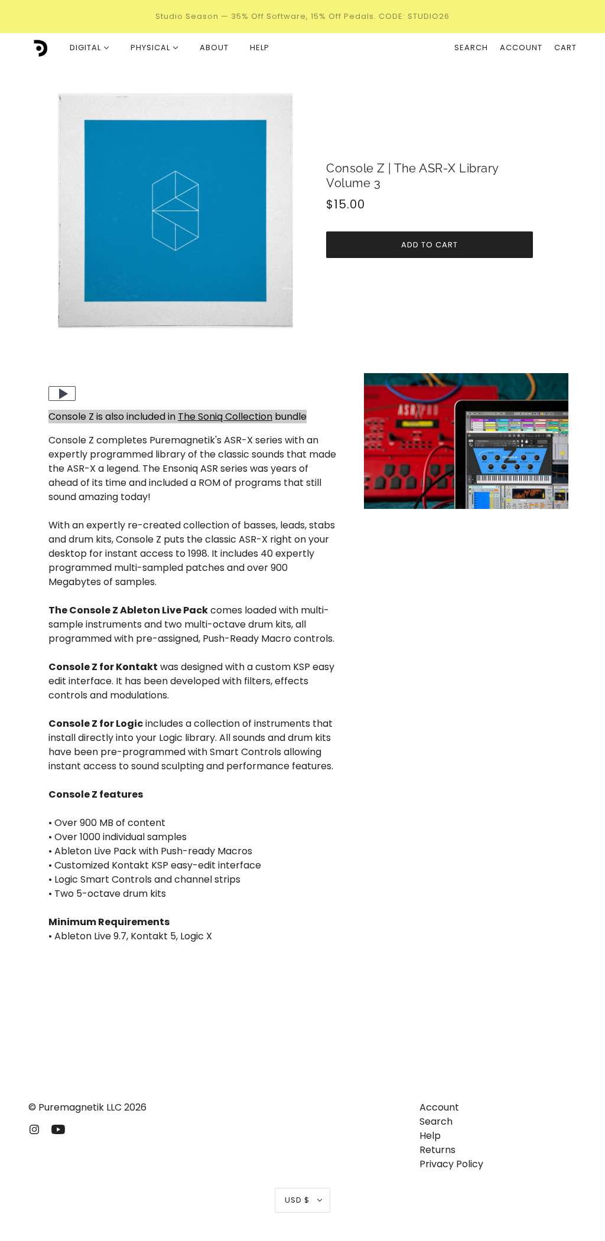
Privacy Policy (451, 1164)
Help (430, 1135)
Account (521, 47)
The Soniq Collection (225, 416)
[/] (38, 48)
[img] (34, 1129)
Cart (565, 47)
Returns (437, 1150)
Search (471, 47)
